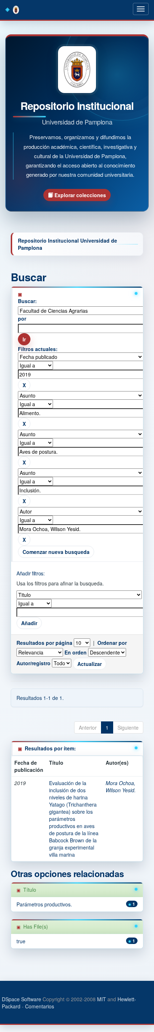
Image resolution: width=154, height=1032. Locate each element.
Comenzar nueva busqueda (56, 551)
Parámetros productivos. (44, 904)
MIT (101, 999)
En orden (75, 652)
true (20, 941)
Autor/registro (33, 663)
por (22, 318)
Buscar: (27, 301)
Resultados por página (44, 642)
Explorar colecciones (79, 195)
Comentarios (39, 1006)
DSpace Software (21, 999)
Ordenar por (112, 642)
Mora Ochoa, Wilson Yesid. (121, 786)
